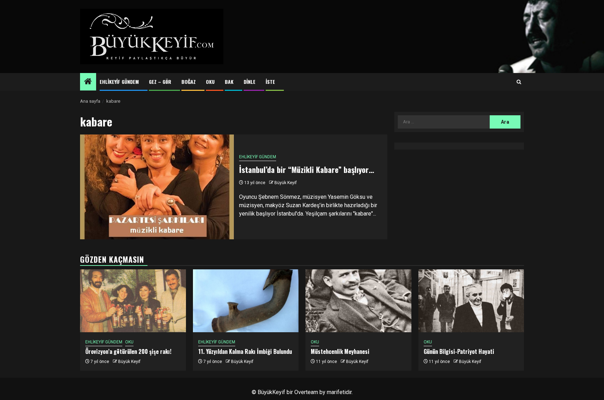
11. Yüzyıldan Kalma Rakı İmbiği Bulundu (245, 351)
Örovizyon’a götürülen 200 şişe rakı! (128, 351)
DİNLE (250, 81)
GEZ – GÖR (160, 81)
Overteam (306, 392)
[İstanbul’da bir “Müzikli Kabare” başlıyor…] (157, 186)
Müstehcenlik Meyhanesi (340, 351)
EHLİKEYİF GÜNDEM (119, 81)
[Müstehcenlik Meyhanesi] (358, 300)
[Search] (519, 82)
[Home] (88, 82)
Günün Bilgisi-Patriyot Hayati (459, 351)
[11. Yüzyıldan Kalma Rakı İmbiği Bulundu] (246, 300)
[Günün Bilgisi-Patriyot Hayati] (471, 300)
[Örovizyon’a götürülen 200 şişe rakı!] (133, 300)
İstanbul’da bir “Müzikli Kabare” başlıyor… (306, 169)
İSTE (270, 81)
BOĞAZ (188, 81)
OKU (210, 81)
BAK (229, 81)
